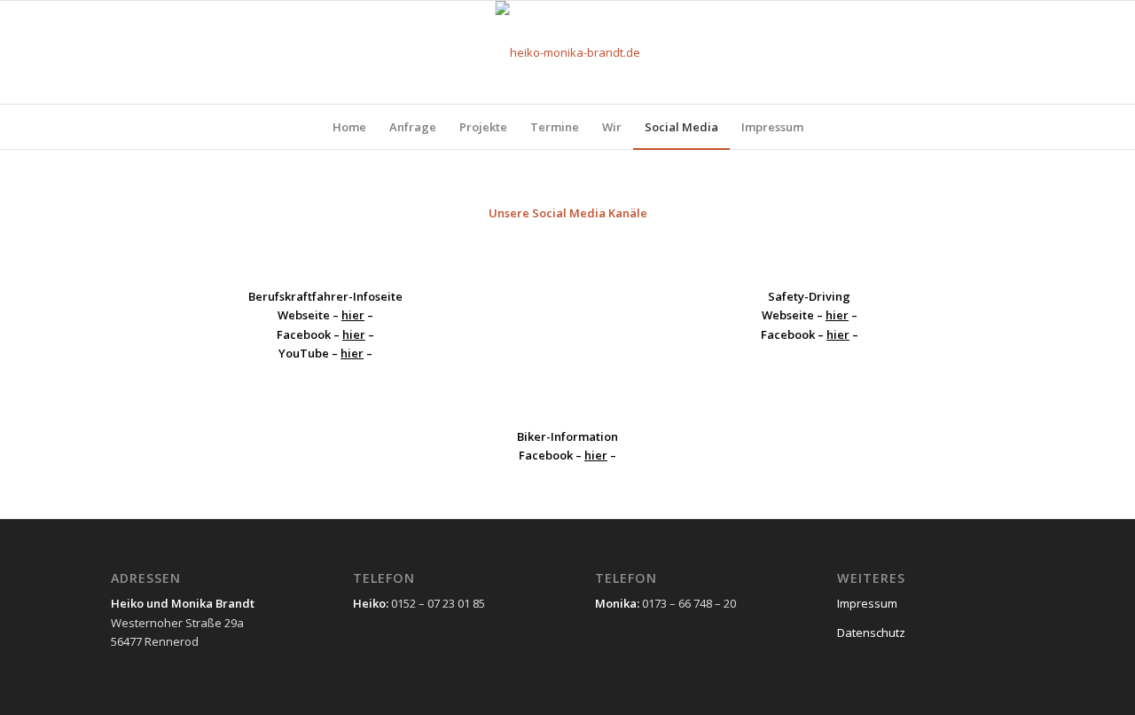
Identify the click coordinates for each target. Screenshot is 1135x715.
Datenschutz (871, 632)
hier (352, 315)
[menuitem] (349, 127)
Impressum (867, 603)
